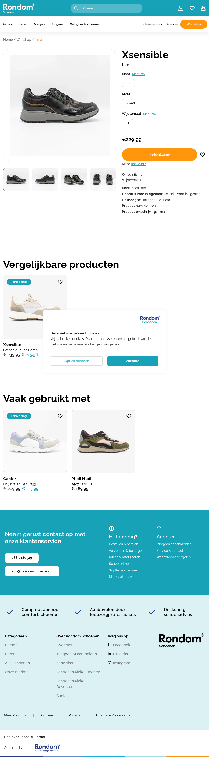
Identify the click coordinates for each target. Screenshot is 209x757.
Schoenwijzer (119, 564)
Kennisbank (66, 663)
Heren (22, 24)
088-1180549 (21, 558)
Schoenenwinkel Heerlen (78, 672)
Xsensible (138, 164)
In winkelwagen (159, 154)
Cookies (47, 715)
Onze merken (17, 672)
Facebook (121, 645)
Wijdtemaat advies (123, 570)
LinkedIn (120, 654)
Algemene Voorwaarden (114, 715)
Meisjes (39, 24)
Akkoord (132, 361)
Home (8, 40)
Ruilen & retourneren (124, 557)
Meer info (138, 74)
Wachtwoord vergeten (174, 557)
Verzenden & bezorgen (126, 551)
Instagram (121, 663)
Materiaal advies (121, 577)
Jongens (57, 24)
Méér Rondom (15, 715)
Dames (7, 24)
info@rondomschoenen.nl (32, 571)
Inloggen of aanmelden (174, 544)
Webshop (194, 24)
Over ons (172, 24)
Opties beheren (76, 361)
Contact (63, 696)
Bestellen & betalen (123, 544)
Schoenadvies (152, 24)
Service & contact (170, 551)
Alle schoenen (17, 663)
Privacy (74, 715)
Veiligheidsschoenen (85, 24)
